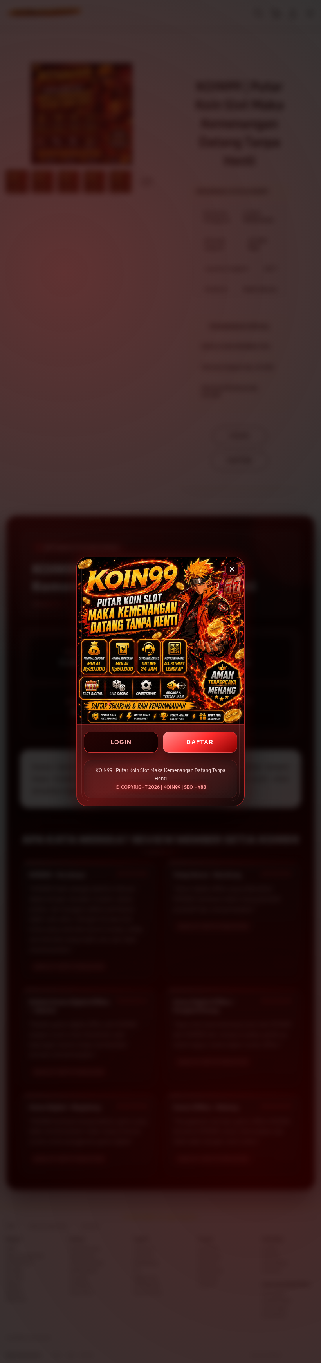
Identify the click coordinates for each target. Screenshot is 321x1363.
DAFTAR (199, 742)
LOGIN (121, 742)
